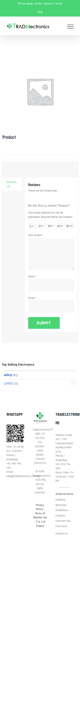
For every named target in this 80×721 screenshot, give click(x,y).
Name (32, 276)
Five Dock (61, 526)
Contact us (61, 533)
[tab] (12, 184)
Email (32, 298)
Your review (36, 235)
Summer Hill (62, 521)
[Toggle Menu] (70, 26)
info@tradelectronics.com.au (15, 476)
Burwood (60, 505)
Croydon (60, 515)
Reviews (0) (11, 184)
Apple (8, 375)
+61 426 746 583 (13, 466)
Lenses (9, 383)
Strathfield (61, 510)
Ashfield (60, 499)
